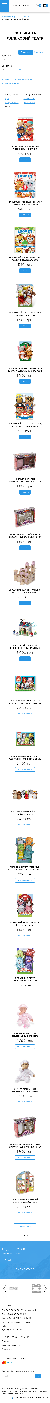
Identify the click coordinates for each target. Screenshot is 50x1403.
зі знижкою (29, 99)
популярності (12, 103)
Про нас (6, 1341)
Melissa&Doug (8, 17)
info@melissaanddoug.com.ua (16, 1322)
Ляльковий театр (10, 83)
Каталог (23, 17)
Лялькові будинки (24, 79)
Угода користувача (11, 1345)
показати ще (25, 1226)
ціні (7, 99)
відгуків (9, 106)
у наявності (29, 103)
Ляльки (5, 79)
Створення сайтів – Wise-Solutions (31, 1397)
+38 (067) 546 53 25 (17, 1314)
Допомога (7, 1349)
